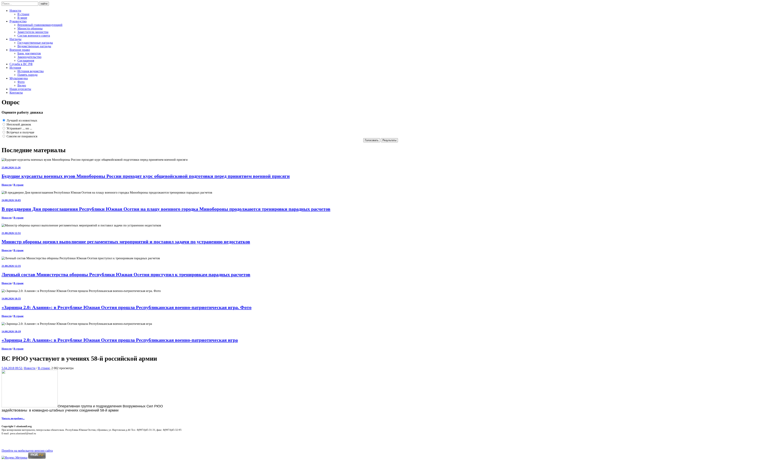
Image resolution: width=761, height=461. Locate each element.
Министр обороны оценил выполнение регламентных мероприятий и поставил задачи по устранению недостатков (126, 241)
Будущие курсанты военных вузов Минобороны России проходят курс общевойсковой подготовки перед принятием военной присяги (146, 176)
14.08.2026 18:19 (11, 331)
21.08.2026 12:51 (11, 233)
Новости (15, 10)
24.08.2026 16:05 (11, 200)
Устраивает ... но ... (19, 128)
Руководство (18, 21)
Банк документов (29, 53)
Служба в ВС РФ (21, 64)
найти (44, 3)
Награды (15, 39)
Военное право (20, 49)
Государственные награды (35, 42)
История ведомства (30, 71)
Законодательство (29, 57)
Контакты (16, 92)
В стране (23, 14)
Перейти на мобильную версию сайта (27, 450)
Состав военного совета (33, 35)
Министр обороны (30, 28)
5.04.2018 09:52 (12, 368)
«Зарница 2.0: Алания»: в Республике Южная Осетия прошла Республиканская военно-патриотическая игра (120, 340)
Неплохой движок (18, 124)
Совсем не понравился (21, 136)
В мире (22, 17)
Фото (21, 82)
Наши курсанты (20, 89)
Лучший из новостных (21, 120)
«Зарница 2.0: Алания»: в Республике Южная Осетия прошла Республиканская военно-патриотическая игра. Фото (126, 307)
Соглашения (25, 60)
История (15, 67)
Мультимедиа (19, 78)
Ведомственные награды (34, 46)
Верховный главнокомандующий (39, 25)
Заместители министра (32, 32)
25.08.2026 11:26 (11, 167)
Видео (21, 85)
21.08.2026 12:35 (11, 265)
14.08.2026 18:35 (11, 298)
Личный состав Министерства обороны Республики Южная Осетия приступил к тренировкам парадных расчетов (126, 274)
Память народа (27, 74)
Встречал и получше (20, 132)
